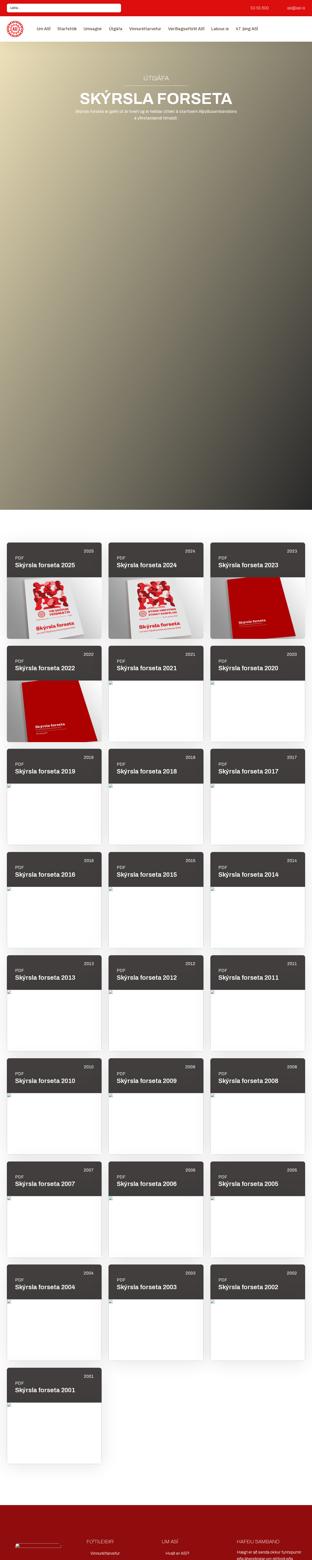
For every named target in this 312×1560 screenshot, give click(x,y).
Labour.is (220, 29)
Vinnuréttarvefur (145, 29)
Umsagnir (93, 29)
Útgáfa (115, 29)
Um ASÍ (43, 29)
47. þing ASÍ (247, 29)
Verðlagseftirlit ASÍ (186, 29)
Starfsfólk (67, 29)
